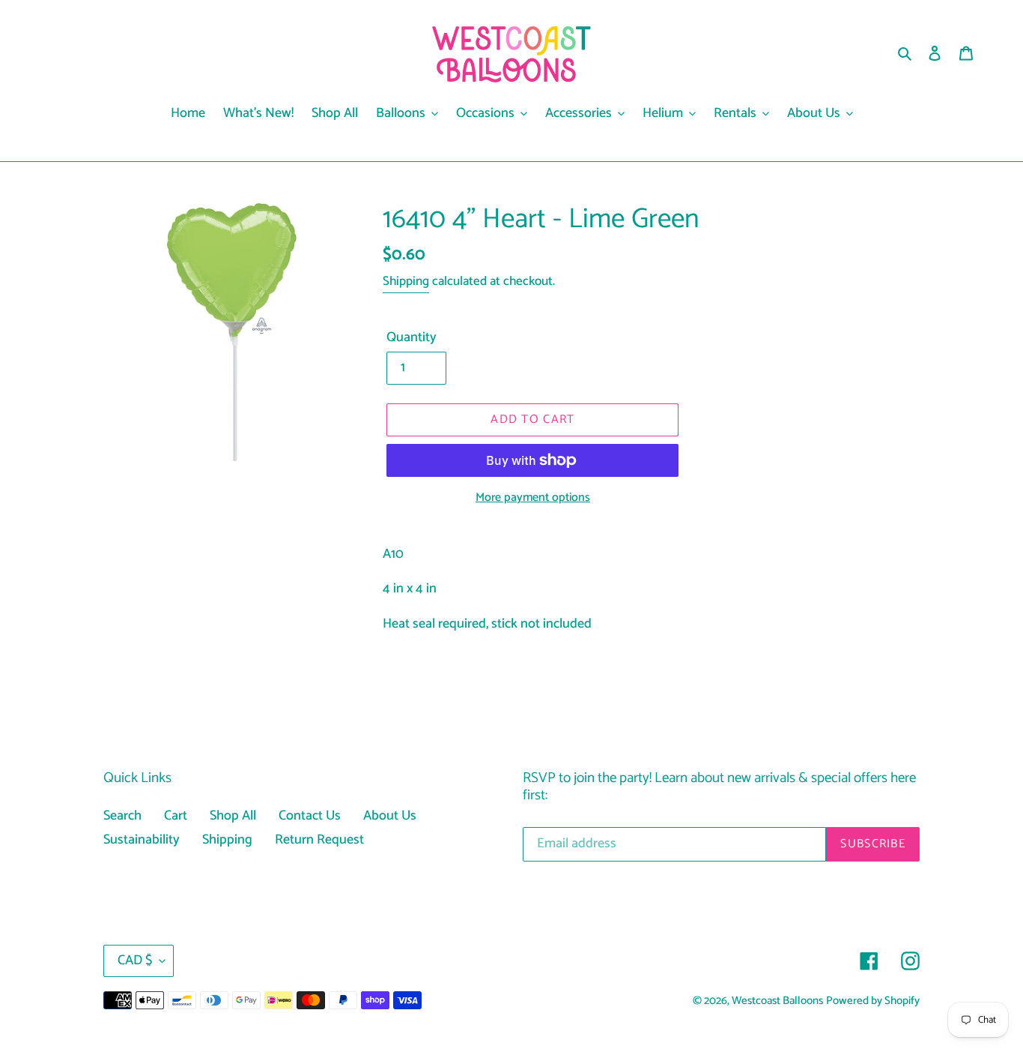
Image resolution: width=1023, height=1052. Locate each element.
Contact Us (310, 816)
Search (122, 816)
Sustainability (141, 840)
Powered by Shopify (873, 1001)
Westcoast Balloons (777, 1001)
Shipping (406, 281)
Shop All (233, 816)
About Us (389, 816)
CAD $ (135, 960)
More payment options (533, 498)
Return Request (319, 840)
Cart (175, 816)
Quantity (411, 338)
